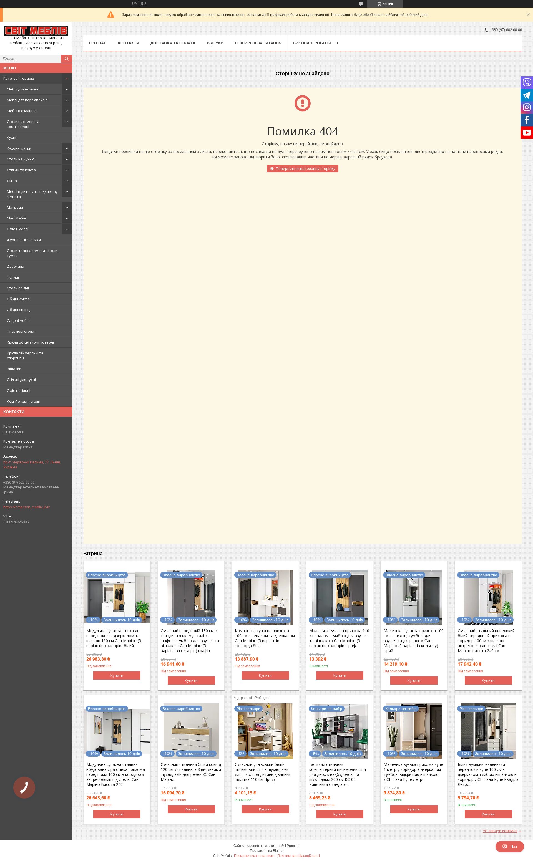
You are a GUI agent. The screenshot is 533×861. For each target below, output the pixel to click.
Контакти (128, 43)
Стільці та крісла (21, 169)
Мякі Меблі (16, 218)
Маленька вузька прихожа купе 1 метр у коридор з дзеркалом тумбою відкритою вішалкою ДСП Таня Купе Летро (413, 772)
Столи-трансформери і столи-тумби (33, 253)
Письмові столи (20, 331)
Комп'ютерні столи (23, 401)
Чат (514, 846)
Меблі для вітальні (23, 89)
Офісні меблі (17, 228)
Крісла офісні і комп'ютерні (30, 342)
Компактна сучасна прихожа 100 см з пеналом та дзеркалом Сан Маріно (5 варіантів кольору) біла (265, 638)
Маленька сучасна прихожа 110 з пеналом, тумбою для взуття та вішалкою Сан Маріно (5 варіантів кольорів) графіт (339, 638)
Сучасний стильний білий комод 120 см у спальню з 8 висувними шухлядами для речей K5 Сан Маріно (191, 772)
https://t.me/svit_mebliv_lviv (26, 506)
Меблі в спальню (22, 110)
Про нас (98, 43)
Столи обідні (18, 288)
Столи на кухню (21, 158)
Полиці (13, 277)
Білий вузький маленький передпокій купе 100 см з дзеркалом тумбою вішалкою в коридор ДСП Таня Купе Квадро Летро (488, 774)
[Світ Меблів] (36, 31)
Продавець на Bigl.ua (266, 851)
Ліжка (12, 180)
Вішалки (14, 368)
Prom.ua (293, 846)
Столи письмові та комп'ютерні (23, 124)
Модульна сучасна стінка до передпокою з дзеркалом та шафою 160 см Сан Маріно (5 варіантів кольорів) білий (113, 638)
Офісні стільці (18, 390)
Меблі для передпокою (27, 99)
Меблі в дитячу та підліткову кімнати (32, 194)
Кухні (11, 137)
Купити (116, 675)
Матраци (15, 207)
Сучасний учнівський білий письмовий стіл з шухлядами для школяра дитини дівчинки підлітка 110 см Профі (263, 772)
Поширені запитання (258, 43)
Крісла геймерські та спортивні (25, 355)
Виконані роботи (312, 43)
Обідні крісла (18, 298)
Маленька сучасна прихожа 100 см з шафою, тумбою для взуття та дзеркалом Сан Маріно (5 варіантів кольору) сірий (414, 640)
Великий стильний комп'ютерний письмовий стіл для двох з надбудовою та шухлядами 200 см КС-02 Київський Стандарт (337, 774)
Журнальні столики (24, 239)
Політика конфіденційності (298, 856)
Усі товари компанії (500, 830)
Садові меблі (18, 320)
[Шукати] (66, 59)
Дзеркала (15, 266)
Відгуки (215, 43)
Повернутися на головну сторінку (305, 168)
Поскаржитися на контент (254, 856)
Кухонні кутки (19, 148)
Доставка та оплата (172, 43)
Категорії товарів (18, 78)
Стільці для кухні (21, 379)
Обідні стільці (19, 309)
